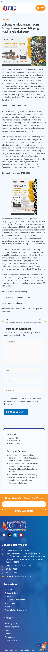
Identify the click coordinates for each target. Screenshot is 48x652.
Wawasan (13, 441)
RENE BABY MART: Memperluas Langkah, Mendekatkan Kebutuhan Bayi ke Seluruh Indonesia (23, 458)
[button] (42, 646)
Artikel (11, 438)
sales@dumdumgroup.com (19, 297)
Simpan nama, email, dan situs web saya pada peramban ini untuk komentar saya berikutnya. (22, 401)
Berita (11, 443)
